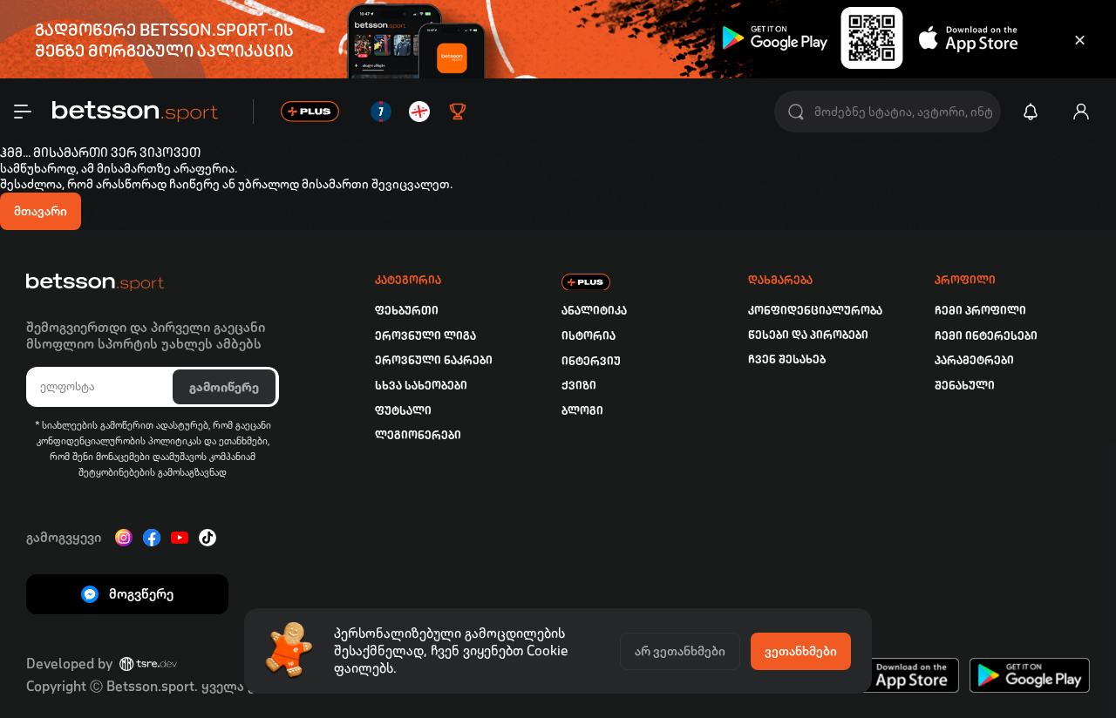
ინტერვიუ (591, 361)
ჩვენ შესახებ (787, 359)
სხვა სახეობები (421, 385)
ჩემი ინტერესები (986, 335)
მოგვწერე (141, 594)
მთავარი (40, 211)
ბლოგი (582, 410)
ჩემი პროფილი (980, 310)
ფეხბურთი (407, 310)
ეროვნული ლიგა (425, 335)
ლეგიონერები (418, 435)
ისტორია (588, 335)
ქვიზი (578, 385)
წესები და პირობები (808, 335)
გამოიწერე (224, 387)
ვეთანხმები (801, 651)
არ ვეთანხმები (680, 651)
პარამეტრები (974, 360)
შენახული (965, 385)
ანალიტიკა (594, 310)
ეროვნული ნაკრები (434, 360)
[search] (796, 112)
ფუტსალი (403, 410)
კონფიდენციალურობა (815, 310)
